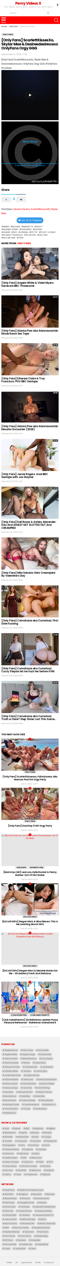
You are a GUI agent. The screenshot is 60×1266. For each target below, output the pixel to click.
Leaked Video (10, 232)
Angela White (11, 1054)
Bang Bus (37, 1194)
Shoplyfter (35, 1240)
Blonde (16, 226)
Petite (34, 232)
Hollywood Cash (12, 1067)
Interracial (23, 1153)
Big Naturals (10, 1132)
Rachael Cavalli (12, 1104)
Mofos (43, 1219)
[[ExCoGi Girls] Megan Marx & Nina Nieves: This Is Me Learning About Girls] (30, 899)
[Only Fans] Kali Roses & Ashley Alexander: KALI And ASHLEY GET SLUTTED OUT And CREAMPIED (28, 525)
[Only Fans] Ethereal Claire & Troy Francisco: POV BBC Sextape (23, 380)
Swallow (50, 1170)
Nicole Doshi (10, 1100)
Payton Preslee (28, 1100)
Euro (23, 1145)
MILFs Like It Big (28, 1219)
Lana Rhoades (29, 1083)
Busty (39, 226)
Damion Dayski (11, 1062)
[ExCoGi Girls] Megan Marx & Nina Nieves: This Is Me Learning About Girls (30, 923)
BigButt (52, 1128)
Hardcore (9, 1153)
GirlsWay (21, 867)
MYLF (7, 1227)
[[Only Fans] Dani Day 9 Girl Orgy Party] (30, 804)
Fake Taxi (9, 1211)
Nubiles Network (12, 1231)
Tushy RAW (20, 1248)
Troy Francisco (11, 1108)
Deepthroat (51, 1141)
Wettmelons (10, 1113)
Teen (20, 237)
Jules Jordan (10, 1219)
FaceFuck (34, 1145)
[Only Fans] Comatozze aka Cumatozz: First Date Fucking (29, 622)
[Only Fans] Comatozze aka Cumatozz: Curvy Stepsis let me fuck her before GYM (27, 670)
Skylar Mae (9, 237)
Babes (6, 226)
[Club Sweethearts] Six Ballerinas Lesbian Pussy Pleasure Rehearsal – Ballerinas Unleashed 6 (30, 1021)
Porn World (10, 1236)
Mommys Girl (36, 867)
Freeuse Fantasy (44, 1211)
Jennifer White (11, 1071)
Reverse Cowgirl (29, 1166)
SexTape (43, 235)
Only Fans (24, 243)
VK (16, 1262)
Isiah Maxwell (31, 1067)
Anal (7, 1128)
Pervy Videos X (28, 3)
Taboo (8, 1174)
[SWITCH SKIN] (57, 5)
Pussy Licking (48, 232)
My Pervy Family (21, 1227)
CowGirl (8, 1141)
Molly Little (39, 1096)
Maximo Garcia (44, 1092)
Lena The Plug (43, 1087)
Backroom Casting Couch (31, 1190)
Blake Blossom (29, 1058)
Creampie (22, 1141)
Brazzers (26, 1198)
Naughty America (42, 1227)
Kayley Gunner (32, 1075)
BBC (27, 1128)
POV (51, 1162)
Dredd (26, 1062)
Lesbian (24, 232)
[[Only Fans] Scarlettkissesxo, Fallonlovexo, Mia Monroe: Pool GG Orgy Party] (30, 755)
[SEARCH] (56, 20)
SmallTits (22, 1170)
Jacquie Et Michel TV (44, 1215)
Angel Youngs (28, 1054)
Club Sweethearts (39, 1015)
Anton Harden (11, 1058)
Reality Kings (42, 1236)
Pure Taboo (25, 1236)
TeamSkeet (42, 1244)
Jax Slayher (47, 1067)
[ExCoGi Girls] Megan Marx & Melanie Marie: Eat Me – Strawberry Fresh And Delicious (30, 972)
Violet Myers (40, 1108)
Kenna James (11, 1083)
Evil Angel (25, 1206)
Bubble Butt (23, 1137)
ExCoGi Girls (30, 916)
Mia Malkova (10, 1096)
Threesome (31, 1174)
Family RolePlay (12, 1149)
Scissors (31, 235)
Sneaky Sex (27, 1244)
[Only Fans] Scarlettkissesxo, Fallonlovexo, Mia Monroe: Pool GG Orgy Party (30, 778)
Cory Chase (47, 1058)
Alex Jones (28, 1050)
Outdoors (28, 1162)
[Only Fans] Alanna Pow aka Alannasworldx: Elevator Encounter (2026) (29, 427)
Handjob (42, 1149)
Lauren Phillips (47, 1083)
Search (48, 13)
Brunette (28, 226)
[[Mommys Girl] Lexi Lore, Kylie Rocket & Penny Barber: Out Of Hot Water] (30, 850)
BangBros (23, 1194)
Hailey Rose (40, 1062)
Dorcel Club (10, 1206)
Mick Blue (26, 1096)
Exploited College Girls (45, 1206)
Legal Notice (26, 1262)
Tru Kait (26, 1108)
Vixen (33, 1248)
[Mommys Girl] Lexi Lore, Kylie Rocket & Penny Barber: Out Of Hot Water (30, 873)
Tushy (7, 1248)
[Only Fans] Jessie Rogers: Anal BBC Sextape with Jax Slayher (24, 475)
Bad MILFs (9, 1194)
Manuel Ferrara (25, 1092)
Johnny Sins (41, 1071)
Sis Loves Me (10, 1244)
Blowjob (47, 1132)
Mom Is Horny (11, 1223)
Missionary (36, 1157)
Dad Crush (9, 1202)
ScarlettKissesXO (40, 209)
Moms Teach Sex (47, 1223)
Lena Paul (27, 1087)
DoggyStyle (10, 1145)
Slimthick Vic (49, 1104)
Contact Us (49, 1262)
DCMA (38, 1262)
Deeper (42, 1202)
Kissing (38, 229)
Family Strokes (25, 1211)
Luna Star (9, 1092)
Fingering (26, 229)
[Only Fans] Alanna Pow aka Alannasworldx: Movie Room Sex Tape (29, 332)
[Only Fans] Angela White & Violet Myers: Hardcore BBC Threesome (27, 284)
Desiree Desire (22, 209)
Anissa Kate (45, 1054)
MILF (24, 1157)
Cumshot (36, 1141)
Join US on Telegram (31, 220)
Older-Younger (12, 1162)
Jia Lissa (27, 1071)
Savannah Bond (31, 1104)
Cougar (47, 1137)
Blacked (50, 1194)
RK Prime (9, 1240)
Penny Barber (47, 1100)
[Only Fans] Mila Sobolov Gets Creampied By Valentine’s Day (28, 574)
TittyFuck (46, 1174)
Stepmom (36, 1170)
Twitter (9, 1262)
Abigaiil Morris (11, 1050)
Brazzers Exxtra (42, 1198)
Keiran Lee (28, 1079)
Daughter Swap (27, 1202)
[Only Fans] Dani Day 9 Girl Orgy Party (30, 825)
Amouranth (43, 1050)
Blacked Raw (10, 1198)
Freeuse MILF (10, 1215)
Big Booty (39, 1128)
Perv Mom (43, 1231)
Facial (46, 1145)
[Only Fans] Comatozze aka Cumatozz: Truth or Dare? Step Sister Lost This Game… (28, 717)
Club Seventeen (19, 1015)
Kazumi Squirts (11, 1079)
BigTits (24, 1132)
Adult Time (9, 1190)
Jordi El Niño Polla (13, 1075)
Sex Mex (22, 1240)
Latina (36, 1153)
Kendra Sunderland (47, 1079)
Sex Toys (9, 1170)
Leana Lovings (11, 1087)
